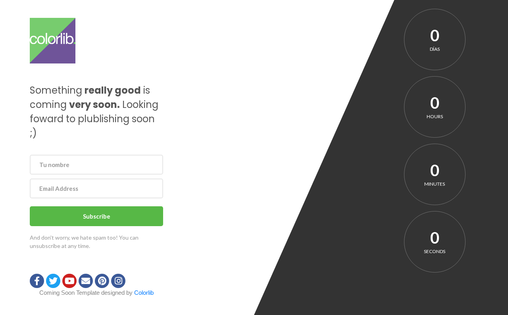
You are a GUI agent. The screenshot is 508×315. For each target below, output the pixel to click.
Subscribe (96, 216)
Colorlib (144, 292)
